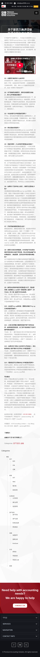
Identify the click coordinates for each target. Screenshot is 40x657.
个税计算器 (19, 6)
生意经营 (11, 496)
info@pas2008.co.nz (23, 3)
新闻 (10, 566)
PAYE (14, 481)
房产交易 (15, 518)
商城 (13, 6)
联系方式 (36, 6)
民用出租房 (16, 523)
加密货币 (15, 535)
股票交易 (15, 539)
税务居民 (15, 490)
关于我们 (31, 6)
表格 (15, 6)
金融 (10, 533)
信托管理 (15, 506)
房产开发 (15, 514)
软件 (14, 461)
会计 (10, 459)
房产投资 (11, 512)
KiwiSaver (15, 543)
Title (5, 618)
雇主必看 (15, 502)
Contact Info (9, 636)
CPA (14, 465)
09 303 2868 (8, 3)
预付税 (14, 486)
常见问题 (24, 6)
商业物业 (15, 527)
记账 (14, 469)
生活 (10, 549)
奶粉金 (14, 551)
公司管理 (15, 498)
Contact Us (20, 605)
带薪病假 (15, 555)
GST (14, 477)
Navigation (8, 630)
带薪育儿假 (16, 560)
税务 (10, 475)
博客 (28, 6)
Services (7, 624)
